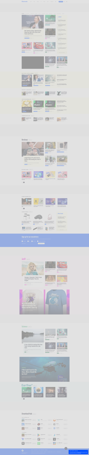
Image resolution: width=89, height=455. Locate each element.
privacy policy (79, 452)
